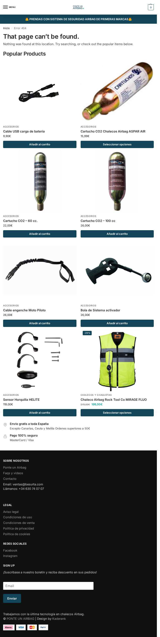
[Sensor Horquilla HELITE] (39, 360)
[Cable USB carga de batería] (39, 92)
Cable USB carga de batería (24, 131)
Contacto (9, 479)
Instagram (10, 556)
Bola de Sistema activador (100, 310)
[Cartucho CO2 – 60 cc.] (39, 181)
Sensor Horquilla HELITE (21, 400)
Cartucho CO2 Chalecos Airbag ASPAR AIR (113, 131)
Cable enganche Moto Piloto (24, 310)
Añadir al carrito (39, 144)
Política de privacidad (18, 528)
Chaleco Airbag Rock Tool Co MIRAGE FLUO (114, 400)
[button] (150, 7)
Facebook (10, 550)
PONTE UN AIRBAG (20, 619)
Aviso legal (11, 512)
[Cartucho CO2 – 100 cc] (117, 181)
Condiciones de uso (17, 517)
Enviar (12, 598)
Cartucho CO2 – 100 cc (98, 221)
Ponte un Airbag (14, 467)
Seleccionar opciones (117, 144)
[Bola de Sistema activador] (117, 270)
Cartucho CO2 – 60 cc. (20, 221)
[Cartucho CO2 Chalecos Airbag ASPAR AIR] (117, 92)
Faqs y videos (13, 473)
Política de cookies (16, 534)
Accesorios (11, 126)
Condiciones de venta (19, 523)
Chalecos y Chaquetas (96, 395)
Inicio (6, 28)
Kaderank (59, 619)
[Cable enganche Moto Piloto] (39, 270)
